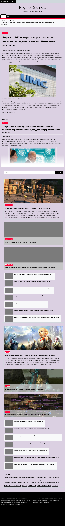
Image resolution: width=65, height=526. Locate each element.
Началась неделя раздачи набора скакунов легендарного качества (33, 310)
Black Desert (47, 482)
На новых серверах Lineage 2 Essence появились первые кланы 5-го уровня (30, 355)
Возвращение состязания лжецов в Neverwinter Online (30, 296)
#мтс (60, 480)
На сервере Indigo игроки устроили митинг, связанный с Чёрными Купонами (27, 414)
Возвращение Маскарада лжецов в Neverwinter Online (30, 303)
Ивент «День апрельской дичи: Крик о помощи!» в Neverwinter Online (28, 208)
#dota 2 (6, 477)
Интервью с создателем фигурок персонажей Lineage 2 (30, 443)
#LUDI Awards (13, 477)
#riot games (30, 477)
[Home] (3, 16)
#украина (39, 482)
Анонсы (18, 485)
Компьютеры (32, 485)
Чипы (56, 485)
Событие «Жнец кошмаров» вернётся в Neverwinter (20, 242)
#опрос (13, 482)
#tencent (43, 477)
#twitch (56, 477)
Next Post (5, 119)
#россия (19, 482)
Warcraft (12, 485)
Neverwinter (8, 205)
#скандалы (27, 482)
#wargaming (8, 480)
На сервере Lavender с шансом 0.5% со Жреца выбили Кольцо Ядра (24, 389)
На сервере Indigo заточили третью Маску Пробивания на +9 (31, 428)
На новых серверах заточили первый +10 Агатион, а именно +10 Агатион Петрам (37, 435)
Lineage (7, 352)
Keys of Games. (32, 7)
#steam (37, 477)
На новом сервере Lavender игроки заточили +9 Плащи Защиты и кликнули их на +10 (36, 458)
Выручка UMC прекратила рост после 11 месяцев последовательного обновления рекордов (28, 41)
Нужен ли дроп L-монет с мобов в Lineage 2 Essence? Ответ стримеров (34, 464)
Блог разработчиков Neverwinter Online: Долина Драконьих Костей (33, 274)
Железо (5, 33)
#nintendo (22, 477)
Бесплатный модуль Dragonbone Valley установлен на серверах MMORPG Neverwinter (30, 267)
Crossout (55, 482)
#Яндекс (40, 480)
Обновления (47, 485)
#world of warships (30, 480)
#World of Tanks (17, 480)
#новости (7, 482)
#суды (33, 482)
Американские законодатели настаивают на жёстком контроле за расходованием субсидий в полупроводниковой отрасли (31, 130)
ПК (53, 485)
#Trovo (49, 477)
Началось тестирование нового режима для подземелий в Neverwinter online (36, 317)
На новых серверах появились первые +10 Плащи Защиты (30, 450)
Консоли (40, 485)
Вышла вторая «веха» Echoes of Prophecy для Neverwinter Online (33, 288)
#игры (56, 480)
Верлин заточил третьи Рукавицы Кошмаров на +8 (28, 421)
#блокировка (48, 480)
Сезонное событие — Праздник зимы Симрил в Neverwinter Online (33, 281)
